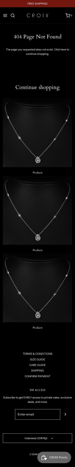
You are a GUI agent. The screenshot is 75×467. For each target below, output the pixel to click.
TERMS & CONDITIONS (37, 353)
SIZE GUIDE (37, 359)
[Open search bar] (14, 15)
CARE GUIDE (37, 365)
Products (37, 172)
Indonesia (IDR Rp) (36, 438)
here (63, 49)
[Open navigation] (5, 15)
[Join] (65, 414)
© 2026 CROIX (37, 454)
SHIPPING (37, 370)
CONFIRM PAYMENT (37, 376)
